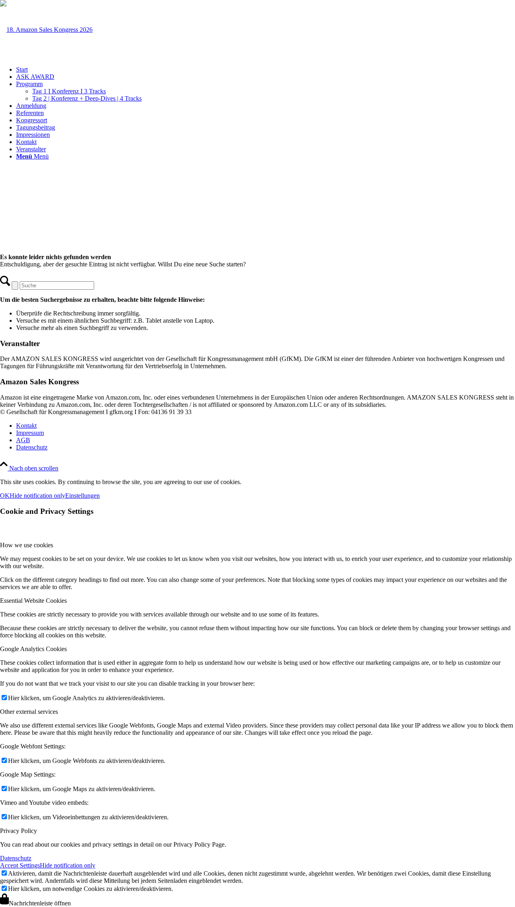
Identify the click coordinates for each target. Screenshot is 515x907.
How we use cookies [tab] (26, 545)
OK (5, 495)
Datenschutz (15, 858)
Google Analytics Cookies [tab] (33, 648)
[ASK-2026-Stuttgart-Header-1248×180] (46, 29)
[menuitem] (265, 69)
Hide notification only (37, 495)
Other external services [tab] (29, 711)
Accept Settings (20, 865)
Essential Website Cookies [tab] (33, 600)
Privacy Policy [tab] (18, 830)
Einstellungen (82, 495)
